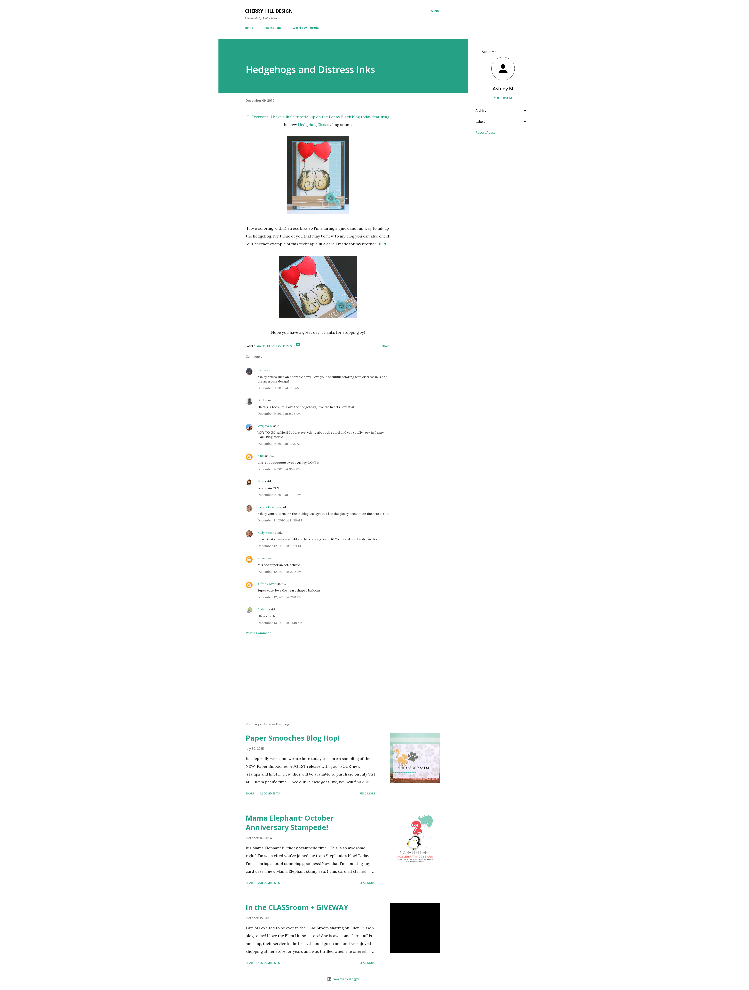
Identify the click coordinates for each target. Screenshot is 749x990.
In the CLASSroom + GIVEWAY (297, 907)
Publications (272, 27)
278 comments (269, 883)
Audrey (262, 609)
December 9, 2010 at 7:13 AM (278, 388)
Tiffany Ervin (267, 584)
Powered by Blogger (345, 979)
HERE (382, 243)
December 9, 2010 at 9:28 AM (279, 413)
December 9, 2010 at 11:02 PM (279, 495)
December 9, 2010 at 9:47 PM (279, 469)
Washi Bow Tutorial (306, 27)
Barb (260, 370)
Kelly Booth (265, 533)
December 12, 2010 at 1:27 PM (279, 546)
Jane (260, 481)
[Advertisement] (312, 673)
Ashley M (503, 88)
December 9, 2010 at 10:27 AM (279, 444)
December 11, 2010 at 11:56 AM (279, 520)
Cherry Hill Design (269, 11)
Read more (367, 793)
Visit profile (503, 97)
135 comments (269, 963)
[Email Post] (298, 346)
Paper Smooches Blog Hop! (293, 738)
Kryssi (262, 558)
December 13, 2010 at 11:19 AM (279, 623)
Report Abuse (486, 132)
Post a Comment (258, 633)
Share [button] (386, 346)
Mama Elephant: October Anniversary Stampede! (290, 822)
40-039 (261, 346)
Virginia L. (264, 426)
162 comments (269, 793)
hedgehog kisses (279, 346)
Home (249, 27)
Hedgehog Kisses (313, 124)
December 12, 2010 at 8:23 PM (279, 572)
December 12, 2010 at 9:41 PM (279, 597)
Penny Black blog (344, 116)
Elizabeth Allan (268, 507)
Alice (261, 456)
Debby (262, 400)
